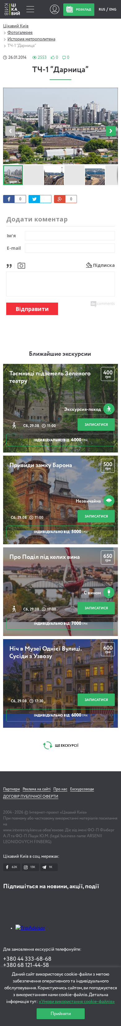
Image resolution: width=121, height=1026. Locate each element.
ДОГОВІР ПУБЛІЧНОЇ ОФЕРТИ (30, 797)
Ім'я (11, 236)
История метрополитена (31, 39)
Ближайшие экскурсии (60, 354)
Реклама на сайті (37, 789)
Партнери (11, 789)
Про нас (60, 789)
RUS (102, 9)
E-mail (14, 248)
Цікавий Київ (16, 26)
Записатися (96, 424)
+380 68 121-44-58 (26, 965)
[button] (111, 131)
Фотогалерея (20, 32)
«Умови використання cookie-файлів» (77, 1001)
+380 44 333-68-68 (27, 959)
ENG (112, 9)
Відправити (32, 309)
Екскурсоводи (82, 789)
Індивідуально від (60, 440)
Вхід (54, 9)
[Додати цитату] (10, 265)
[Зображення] (21, 265)
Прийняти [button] (61, 1013)
